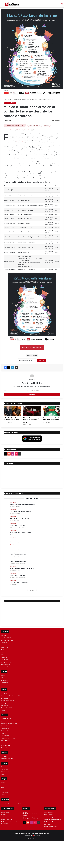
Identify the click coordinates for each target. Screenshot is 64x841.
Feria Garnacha (5, 728)
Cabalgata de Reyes (6, 718)
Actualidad (3, 756)
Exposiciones (4, 680)
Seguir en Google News (35, 125)
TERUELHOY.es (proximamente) (52, 817)
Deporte (3, 652)
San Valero (4, 693)
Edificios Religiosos (6, 771)
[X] (8, 367)
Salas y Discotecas (6, 662)
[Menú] (2, 4)
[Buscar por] (62, 4)
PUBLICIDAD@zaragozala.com (29, 817)
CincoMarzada (4, 698)
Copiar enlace (36, 129)
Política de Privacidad (6, 819)
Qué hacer (3, 635)
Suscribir (46, 125)
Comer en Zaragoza (6, 637)
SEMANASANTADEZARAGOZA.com (53, 819)
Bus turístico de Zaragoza (18, 525)
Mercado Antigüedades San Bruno (20, 518)
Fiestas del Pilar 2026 (6, 707)
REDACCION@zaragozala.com (29, 813)
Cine (2, 677)
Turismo (3, 767)
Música (13, 102)
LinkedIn (29, 129)
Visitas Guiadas (5, 667)
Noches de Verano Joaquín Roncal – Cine (22, 568)
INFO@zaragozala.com (32, 818)
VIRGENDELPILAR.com (49, 821)
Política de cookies (6, 817)
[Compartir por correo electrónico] (16, 367)
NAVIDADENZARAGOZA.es (50, 826)
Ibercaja (11, 174)
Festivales (10, 99)
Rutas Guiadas (4, 659)
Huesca (3, 789)
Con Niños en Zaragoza (7, 640)
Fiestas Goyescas (5, 705)
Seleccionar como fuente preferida (15, 125)
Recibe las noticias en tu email (31, 347)
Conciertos (4, 642)
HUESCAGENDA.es (48, 814)
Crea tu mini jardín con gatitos (19, 547)
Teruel (2, 787)
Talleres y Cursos (5, 664)
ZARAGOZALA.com (49, 812)
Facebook (19, 129)
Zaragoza (3, 785)
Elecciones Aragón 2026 (7, 758)
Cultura (3, 675)
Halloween (3, 733)
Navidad (3, 710)
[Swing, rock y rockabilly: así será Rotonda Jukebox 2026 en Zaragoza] (51, 411)
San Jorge (3, 703)
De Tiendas (4, 645)
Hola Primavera (5, 735)
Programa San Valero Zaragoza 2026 (11, 695)
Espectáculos (4, 647)
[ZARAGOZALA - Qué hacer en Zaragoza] (12, 3)
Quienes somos (5, 812)
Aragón (3, 782)
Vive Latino (4, 743)
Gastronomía (4, 769)
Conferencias (4, 682)
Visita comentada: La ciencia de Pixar (20, 511)
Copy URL (41, 360)
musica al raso (32, 355)
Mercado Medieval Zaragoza (8, 738)
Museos (3, 685)
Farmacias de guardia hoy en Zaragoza (11, 803)
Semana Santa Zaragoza (7, 700)
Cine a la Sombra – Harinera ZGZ (19, 582)
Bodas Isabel (4, 792)
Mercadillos (4, 657)
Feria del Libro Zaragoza (7, 726)
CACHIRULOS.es (48, 824)
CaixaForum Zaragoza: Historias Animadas (22, 504)
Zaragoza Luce (5, 747)
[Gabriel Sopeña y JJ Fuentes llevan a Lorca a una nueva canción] (12, 411)
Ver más (32, 590)
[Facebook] (5, 367)
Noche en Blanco (5, 740)
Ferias (2, 654)
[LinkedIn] (12, 367)
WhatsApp (12, 129)
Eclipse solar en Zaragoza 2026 (9, 723)
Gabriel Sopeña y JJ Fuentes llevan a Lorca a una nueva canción (12, 419)
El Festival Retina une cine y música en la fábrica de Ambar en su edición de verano (31, 420)
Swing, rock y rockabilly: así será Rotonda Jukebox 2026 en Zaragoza (51, 419)
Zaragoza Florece (5, 745)
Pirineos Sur (4, 794)
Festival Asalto (4, 730)
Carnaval (3, 721)
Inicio (6, 99)
